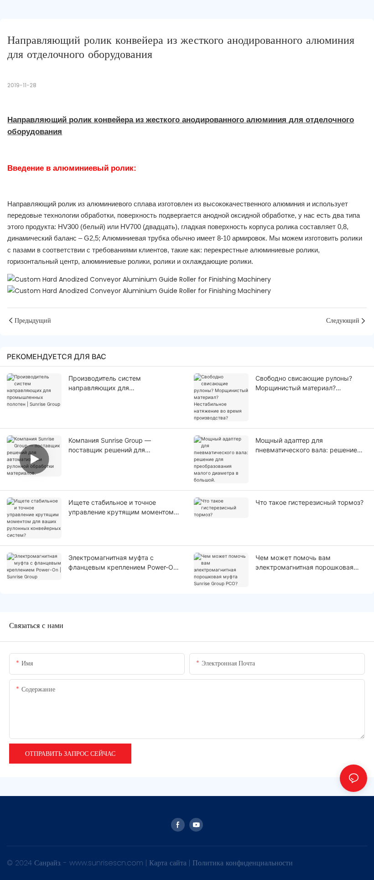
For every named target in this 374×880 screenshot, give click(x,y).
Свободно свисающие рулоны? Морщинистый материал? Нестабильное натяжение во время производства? (310, 383)
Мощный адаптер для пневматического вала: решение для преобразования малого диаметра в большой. (306, 445)
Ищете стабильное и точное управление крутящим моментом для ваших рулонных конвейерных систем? (122, 507)
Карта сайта (169, 863)
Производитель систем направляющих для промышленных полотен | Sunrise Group (120, 383)
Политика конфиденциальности (242, 863)
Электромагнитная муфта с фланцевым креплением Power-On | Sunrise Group (122, 563)
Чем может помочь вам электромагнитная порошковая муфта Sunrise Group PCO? (304, 563)
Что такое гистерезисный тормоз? (309, 502)
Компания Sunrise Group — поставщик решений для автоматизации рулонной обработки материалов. (109, 445)
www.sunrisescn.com (107, 863)
